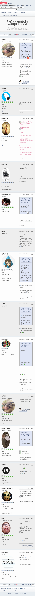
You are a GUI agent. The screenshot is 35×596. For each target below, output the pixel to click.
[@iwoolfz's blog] (2, 111)
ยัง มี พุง (5, 118)
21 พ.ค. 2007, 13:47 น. (24, 118)
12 (28, 34)
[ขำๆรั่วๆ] (2, 145)
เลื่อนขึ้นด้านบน (4, 584)
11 (27, 34)
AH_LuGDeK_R (23, 83)
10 (25, 34)
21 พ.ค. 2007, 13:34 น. (24, 88)
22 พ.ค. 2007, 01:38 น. (24, 304)
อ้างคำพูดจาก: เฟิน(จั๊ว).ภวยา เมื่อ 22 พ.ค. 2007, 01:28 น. (26, 309)
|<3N (5, 164)
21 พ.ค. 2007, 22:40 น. (24, 194)
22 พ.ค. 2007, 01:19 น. (24, 231)
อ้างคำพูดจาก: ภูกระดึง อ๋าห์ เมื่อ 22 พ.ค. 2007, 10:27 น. (25, 434)
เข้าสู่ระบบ (19, 5)
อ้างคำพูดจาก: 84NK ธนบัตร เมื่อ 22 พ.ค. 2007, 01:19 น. (25, 259)
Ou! (4, 89)
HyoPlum (6, 428)
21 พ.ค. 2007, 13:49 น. (24, 164)
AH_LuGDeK (26, 81)
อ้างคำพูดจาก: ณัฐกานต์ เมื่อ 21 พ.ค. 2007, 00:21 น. (26, 345)
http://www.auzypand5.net (25, 545)
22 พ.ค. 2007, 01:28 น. (24, 254)
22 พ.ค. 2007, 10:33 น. (24, 488)
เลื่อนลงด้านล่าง (4, 34)
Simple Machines (22, 593)
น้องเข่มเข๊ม (7, 195)
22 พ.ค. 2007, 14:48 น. (24, 552)
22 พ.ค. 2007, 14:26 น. (24, 518)
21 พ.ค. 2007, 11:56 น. (24, 39)
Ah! (4, 40)
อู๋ (3, 518)
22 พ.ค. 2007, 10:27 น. (24, 396)
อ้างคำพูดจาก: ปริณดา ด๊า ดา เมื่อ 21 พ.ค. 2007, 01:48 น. (26, 45)
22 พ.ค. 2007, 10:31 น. (24, 428)
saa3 (4, 465)
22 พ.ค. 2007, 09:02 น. (24, 339)
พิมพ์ (33, 34)
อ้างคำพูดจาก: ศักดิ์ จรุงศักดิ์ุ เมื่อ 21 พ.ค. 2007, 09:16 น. (26, 200)
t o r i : (5, 339)
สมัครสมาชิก (28, 5)
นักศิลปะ (6, 552)
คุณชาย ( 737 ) (7, 488)
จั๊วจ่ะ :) (5, 254)
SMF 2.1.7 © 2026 (13, 593)
